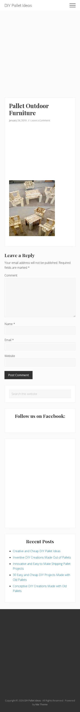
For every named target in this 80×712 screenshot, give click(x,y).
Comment (10, 275)
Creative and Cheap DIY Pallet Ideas (36, 551)
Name (9, 324)
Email (9, 340)
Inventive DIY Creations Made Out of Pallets (42, 557)
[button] (73, 5)
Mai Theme (42, 704)
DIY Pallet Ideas (18, 5)
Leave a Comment (40, 120)
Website (9, 356)
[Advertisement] (40, 51)
